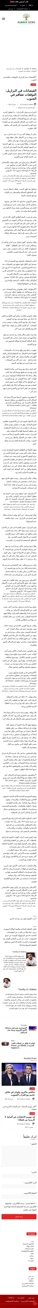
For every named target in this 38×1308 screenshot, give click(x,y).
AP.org (22, 945)
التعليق (33, 1144)
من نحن (10, 9)
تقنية (32, 1253)
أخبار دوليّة (30, 1246)
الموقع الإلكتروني (30, 1193)
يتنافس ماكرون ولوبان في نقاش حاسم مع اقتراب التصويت (20, 1093)
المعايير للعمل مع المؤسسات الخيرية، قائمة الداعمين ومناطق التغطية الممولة (19, 941)
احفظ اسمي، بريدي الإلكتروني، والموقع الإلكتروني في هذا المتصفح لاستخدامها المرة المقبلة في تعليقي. (20, 1206)
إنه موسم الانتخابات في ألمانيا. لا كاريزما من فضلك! (20, 1118)
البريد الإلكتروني (30, 1182)
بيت (32, 1241)
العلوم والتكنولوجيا (27, 1251)
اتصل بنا (22, 5)
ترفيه (32, 1258)
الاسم (33, 1172)
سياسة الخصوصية (22, 9)
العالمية (33, 85)
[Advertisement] (19, 47)
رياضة (32, 1256)
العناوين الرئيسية (28, 1244)
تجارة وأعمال (29, 1248)
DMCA (31, 5)
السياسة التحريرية (10, 5)
